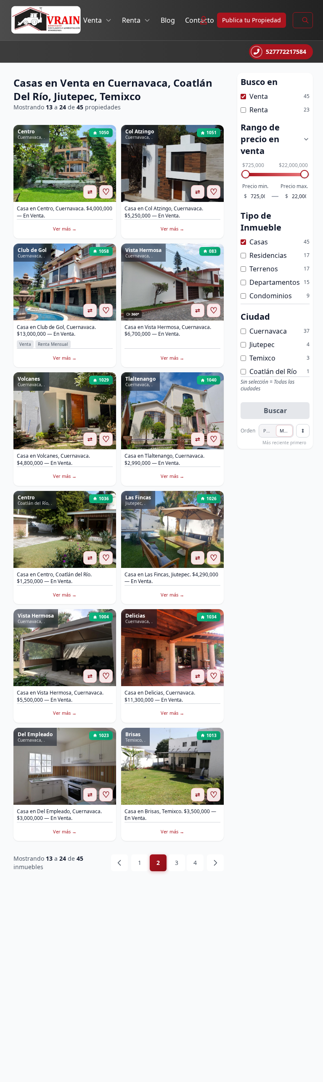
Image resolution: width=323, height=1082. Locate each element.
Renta (131, 20)
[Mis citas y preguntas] (203, 20)
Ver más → (65, 228)
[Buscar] (305, 20)
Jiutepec (262, 344)
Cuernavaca (268, 331)
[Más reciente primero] (303, 431)
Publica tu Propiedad (251, 20)
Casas (258, 242)
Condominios (270, 295)
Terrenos (263, 268)
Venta (92, 20)
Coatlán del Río (273, 371)
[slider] (245, 174)
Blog (168, 20)
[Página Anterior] (119, 862)
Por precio (269, 430)
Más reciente (286, 430)
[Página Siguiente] (215, 862)
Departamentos (274, 282)
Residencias (268, 255)
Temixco (262, 358)
